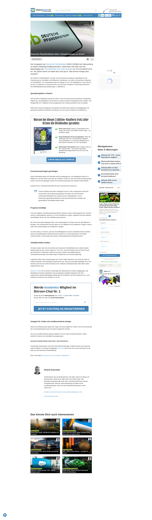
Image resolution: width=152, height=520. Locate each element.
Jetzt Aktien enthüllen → (109, 253)
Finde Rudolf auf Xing (51, 396)
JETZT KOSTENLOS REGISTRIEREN (61, 308)
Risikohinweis (102, 264)
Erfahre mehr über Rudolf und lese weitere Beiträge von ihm (63, 392)
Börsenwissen (59, 15)
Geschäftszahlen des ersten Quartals (58, 69)
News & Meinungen (39, 15)
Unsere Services (88, 15)
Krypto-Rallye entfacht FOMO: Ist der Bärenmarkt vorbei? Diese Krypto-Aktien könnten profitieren (109, 205)
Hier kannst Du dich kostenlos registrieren (55, 355)
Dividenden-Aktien (36, 59)
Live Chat (61, 348)
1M (111, 70)
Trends (48, 15)
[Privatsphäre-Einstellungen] (5, 515)
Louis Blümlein (51, 439)
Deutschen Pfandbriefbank (56, 64)
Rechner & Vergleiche (71, 15)
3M (108, 70)
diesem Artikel (36, 271)
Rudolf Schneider (84, 22)
